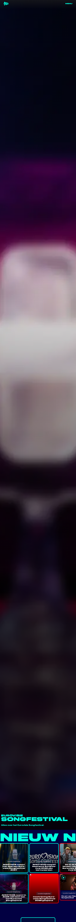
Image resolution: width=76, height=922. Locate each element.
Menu (68, 3)
